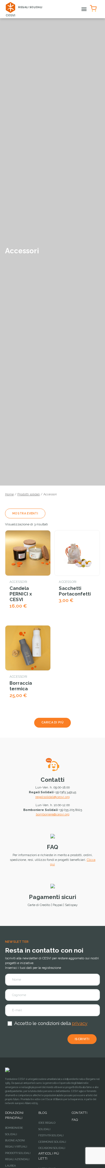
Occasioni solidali (51, 1147)
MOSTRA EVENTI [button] (25, 513)
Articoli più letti (48, 1155)
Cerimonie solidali (52, 1141)
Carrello (94, 7)
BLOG (42, 1113)
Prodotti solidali (28, 494)
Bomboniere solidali (14, 1130)
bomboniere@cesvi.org (52, 814)
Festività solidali (51, 1135)
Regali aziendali (17, 1159)
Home (9, 494)
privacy (79, 1023)
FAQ (52, 846)
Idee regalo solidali (46, 1125)
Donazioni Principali (14, 1115)
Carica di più (52, 722)
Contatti (52, 779)
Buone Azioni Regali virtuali (16, 1143)
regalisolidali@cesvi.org (52, 797)
